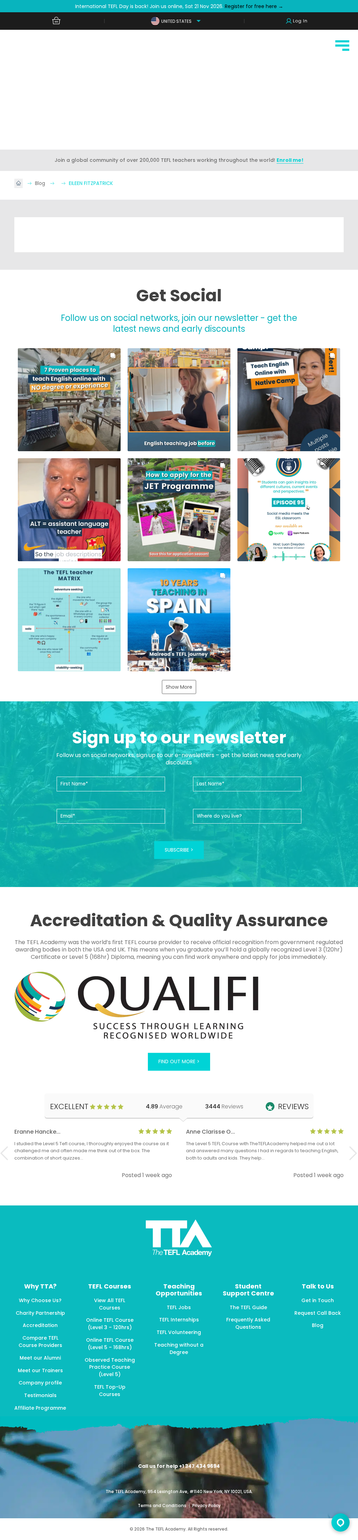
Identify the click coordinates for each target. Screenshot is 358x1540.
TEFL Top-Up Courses (110, 1390)
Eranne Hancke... (37, 1132)
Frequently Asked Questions (248, 1323)
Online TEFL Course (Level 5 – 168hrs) (110, 1343)
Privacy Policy (206, 1505)
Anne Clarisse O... (210, 1132)
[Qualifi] (179, 1006)
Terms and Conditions (162, 1505)
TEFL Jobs (179, 1307)
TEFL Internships (179, 1319)
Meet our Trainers (40, 1370)
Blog (40, 183)
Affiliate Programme (40, 1407)
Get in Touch (317, 1300)
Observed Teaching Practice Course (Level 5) (110, 1367)
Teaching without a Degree (178, 1348)
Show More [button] (179, 686)
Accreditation (40, 1325)
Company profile (40, 1382)
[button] (69, 399)
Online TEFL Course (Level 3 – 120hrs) (110, 1323)
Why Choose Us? (40, 1300)
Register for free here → (253, 6)
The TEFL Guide (248, 1307)
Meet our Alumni (40, 1357)
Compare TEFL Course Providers (40, 1341)
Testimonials (40, 1395)
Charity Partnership (40, 1312)
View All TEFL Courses (109, 1304)
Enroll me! (290, 160)
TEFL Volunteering (179, 1332)
